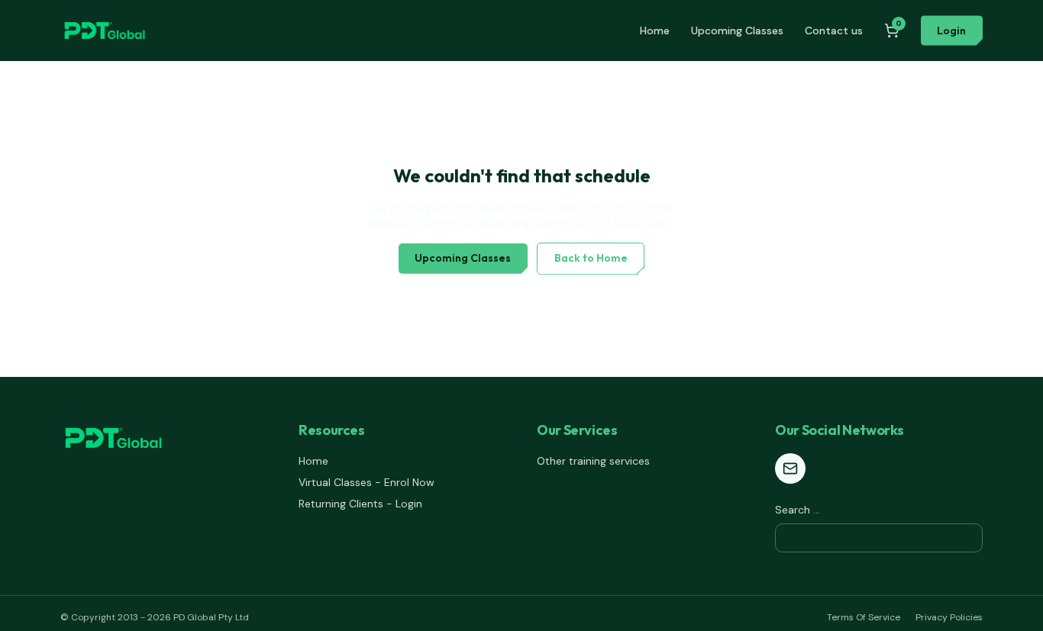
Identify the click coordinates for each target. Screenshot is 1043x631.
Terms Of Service (863, 617)
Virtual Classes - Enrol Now (366, 482)
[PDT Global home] (104, 30)
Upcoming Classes (737, 30)
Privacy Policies (949, 617)
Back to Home (591, 258)
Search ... (797, 510)
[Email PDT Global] (790, 468)
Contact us (834, 30)
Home (655, 30)
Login (951, 30)
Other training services (593, 461)
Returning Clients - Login (360, 503)
